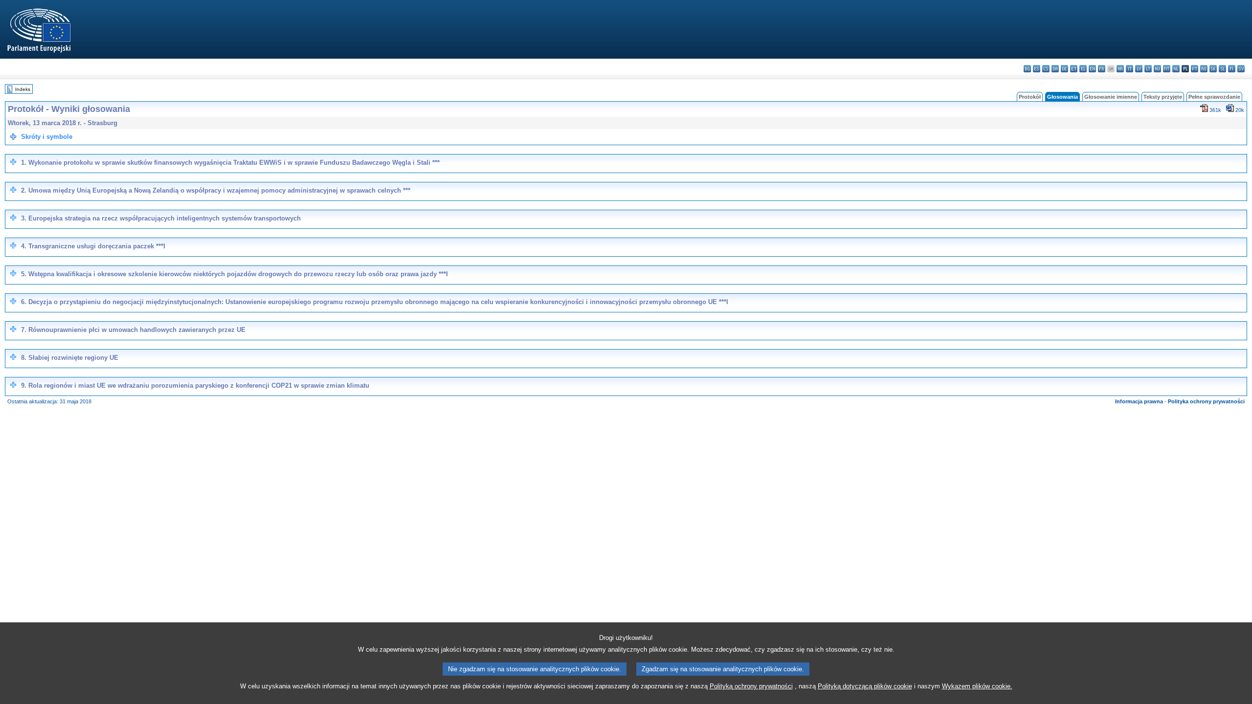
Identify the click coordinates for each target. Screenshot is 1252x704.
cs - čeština (1046, 68)
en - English (1092, 68)
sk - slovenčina (1213, 68)
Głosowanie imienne (1110, 97)
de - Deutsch (1064, 68)
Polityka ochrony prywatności (1206, 401)
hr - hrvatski (1120, 68)
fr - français (1101, 68)
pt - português (1194, 68)
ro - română (1203, 68)
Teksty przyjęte (1162, 97)
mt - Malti (1166, 68)
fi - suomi (1231, 68)
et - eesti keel (1073, 68)
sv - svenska (1241, 68)
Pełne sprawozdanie (1214, 97)
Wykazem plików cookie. (977, 686)
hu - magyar (1157, 68)
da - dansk (1055, 68)
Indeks (22, 89)
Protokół (1030, 97)
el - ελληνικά (1083, 68)
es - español (1036, 68)
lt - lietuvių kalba (1148, 68)
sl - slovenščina (1222, 68)
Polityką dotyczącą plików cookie (865, 686)
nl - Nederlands (1176, 68)
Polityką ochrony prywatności (751, 686)
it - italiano (1129, 68)
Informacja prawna (1139, 401)
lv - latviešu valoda (1138, 68)
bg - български (1027, 68)
